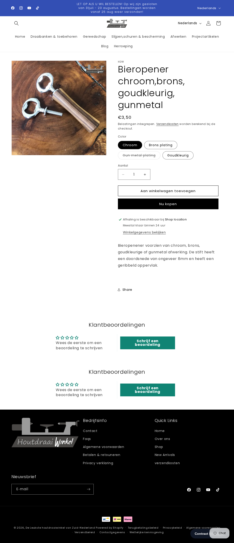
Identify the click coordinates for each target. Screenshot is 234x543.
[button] (16, 23)
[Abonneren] (88, 489)
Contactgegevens (112, 532)
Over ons (162, 439)
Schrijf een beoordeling (147, 342)
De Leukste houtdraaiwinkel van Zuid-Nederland (60, 528)
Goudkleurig (178, 155)
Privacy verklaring (98, 463)
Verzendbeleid (84, 532)
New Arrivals (165, 455)
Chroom (130, 145)
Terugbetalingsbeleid (143, 528)
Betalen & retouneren (101, 455)
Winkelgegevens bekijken (144, 232)
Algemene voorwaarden (103, 447)
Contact (90, 431)
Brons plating (161, 145)
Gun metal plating (141, 156)
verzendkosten (167, 463)
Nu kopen (168, 203)
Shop (159, 447)
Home (160, 431)
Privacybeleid (172, 528)
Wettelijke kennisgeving (147, 532)
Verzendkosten (167, 124)
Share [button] (127, 289)
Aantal (123, 165)
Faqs (87, 439)
